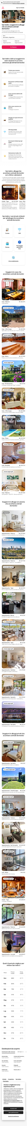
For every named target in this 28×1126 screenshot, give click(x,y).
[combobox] (13, 37)
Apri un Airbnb (20, 8)
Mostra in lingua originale (18, 3)
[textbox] (7, 42)
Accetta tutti (13, 1108)
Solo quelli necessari (13, 1112)
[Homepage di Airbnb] (3, 7)
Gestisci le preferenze (13, 1116)
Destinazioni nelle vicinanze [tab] (8, 1051)
